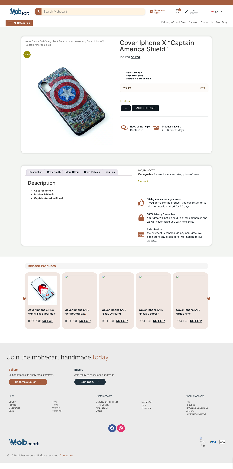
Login (143, 405)
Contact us (66, 455)
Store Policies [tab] (92, 172)
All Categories (48, 41)
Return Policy (102, 405)
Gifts (54, 402)
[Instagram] (121, 428)
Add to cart (145, 108)
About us (190, 405)
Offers (99, 411)
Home (28, 41)
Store (36, 41)
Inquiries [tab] (110, 172)
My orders (146, 408)
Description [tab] (35, 172)
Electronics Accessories (71, 41)
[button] (216, 11)
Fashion (12, 405)
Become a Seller (159, 11)
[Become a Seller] (151, 11)
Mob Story (221, 22)
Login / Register (194, 11)
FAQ (188, 402)
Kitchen (56, 408)
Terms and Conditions (197, 408)
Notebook (57, 411)
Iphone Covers (191, 174)
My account (101, 408)
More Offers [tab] (72, 172)
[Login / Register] (186, 11)
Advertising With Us (196, 414)
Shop (11, 395)
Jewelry (12, 402)
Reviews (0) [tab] (54, 172)
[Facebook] (112, 428)
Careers (193, 22)
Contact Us (207, 22)
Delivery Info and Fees (173, 22)
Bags (11, 411)
